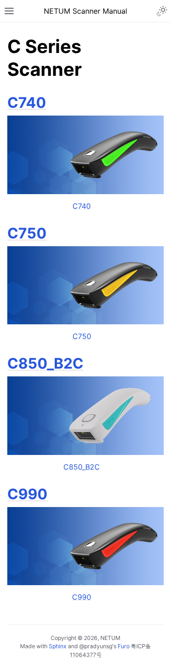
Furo (124, 646)
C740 (26, 102)
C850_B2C (45, 363)
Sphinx (58, 646)
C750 (27, 233)
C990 (27, 494)
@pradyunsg (95, 646)
